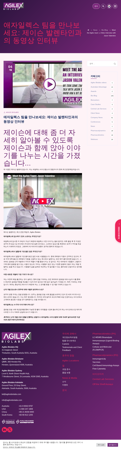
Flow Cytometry (99, 369)
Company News (97, 117)
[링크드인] (4, 429)
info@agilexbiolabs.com (12, 400)
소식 (64, 382)
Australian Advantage (99, 87)
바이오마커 (98, 374)
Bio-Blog (94, 96)
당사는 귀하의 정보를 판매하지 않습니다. (19, 447)
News (93, 126)
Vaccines (96, 362)
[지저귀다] (9, 429)
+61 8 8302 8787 (26, 406)
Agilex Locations (70, 360)
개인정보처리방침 (69, 337)
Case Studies (96, 104)
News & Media (69, 378)
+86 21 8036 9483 (26, 412)
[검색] (103, 6)
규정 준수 (66, 369)
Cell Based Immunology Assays (106, 365)
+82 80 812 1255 (26, 415)
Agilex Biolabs (12, 112)
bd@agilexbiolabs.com (11, 394)
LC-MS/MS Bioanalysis (102, 337)
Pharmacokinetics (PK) (104, 333)
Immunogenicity (99, 359)
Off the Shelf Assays (103, 384)
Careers (65, 344)
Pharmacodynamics (98, 131)
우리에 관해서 (69, 333)
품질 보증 (66, 373)
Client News (95, 113)
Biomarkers (95, 100)
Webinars (94, 139)
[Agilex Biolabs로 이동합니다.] (88, 30)
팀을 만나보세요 (69, 341)
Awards (93, 91)
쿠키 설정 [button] (101, 445)
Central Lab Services (98, 109)
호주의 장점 (68, 355)
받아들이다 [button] (113, 445)
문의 (96, 6)
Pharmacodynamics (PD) (105, 355)
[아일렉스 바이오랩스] (14, 6)
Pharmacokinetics (97, 135)
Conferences (95, 122)
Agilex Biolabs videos (98, 82)
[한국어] (109, 6)
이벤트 (65, 385)
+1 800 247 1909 (26, 409)
